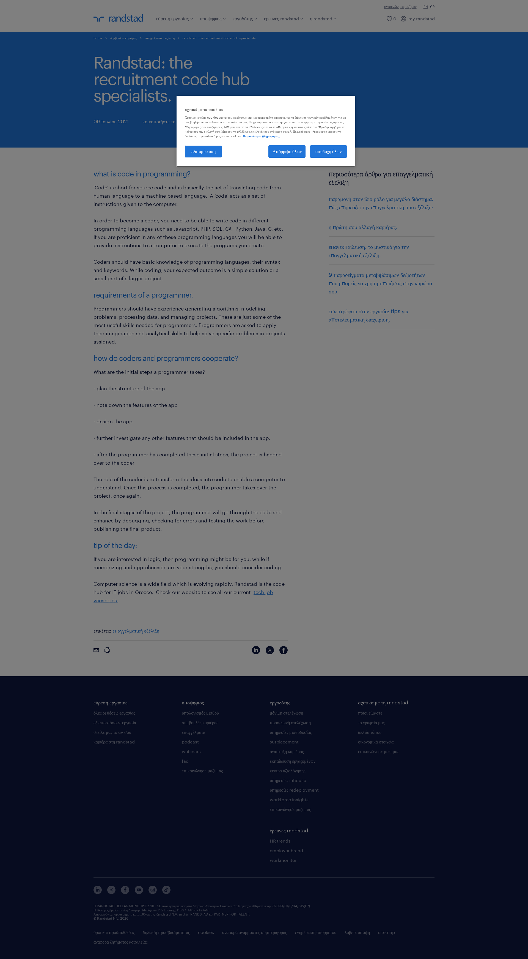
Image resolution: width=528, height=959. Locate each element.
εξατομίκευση (203, 151)
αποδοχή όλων (328, 151)
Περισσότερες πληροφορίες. (261, 136)
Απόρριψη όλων (287, 151)
